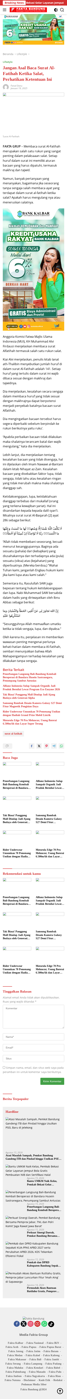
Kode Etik (44, 1380)
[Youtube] (37, 1324)
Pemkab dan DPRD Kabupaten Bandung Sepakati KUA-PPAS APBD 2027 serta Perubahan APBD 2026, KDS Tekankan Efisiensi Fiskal (44, 1264)
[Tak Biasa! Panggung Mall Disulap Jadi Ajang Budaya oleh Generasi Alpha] (17, 804)
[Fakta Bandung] (28, 9)
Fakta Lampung (33, 1363)
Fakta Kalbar (15, 1343)
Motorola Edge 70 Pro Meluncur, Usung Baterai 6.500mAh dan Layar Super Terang (30, 722)
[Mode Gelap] (56, 10)
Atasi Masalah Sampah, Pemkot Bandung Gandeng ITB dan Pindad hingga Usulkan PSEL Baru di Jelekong (33, 1157)
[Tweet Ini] (39, 746)
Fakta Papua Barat (50, 1347)
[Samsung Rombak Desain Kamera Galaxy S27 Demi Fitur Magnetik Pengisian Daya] (50, 804)
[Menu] (5, 10)
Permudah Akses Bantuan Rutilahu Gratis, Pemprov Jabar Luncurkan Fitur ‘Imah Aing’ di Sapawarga (44, 1290)
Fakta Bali (35, 1359)
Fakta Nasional (35, 1343)
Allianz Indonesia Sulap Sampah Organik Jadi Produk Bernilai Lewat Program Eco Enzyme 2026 (31, 687)
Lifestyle (7, 62)
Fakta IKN (53, 1343)
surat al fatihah (13, 733)
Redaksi (57, 1380)
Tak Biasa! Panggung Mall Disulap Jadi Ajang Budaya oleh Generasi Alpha (29, 696)
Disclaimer (30, 1380)
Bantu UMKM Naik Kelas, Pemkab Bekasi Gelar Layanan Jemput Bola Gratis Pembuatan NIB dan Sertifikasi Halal (43, 1183)
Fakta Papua (29, 1347)
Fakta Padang (53, 1363)
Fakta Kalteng (51, 1355)
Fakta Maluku (15, 1367)
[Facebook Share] (31, 746)
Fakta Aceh (12, 1347)
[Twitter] (24, 1324)
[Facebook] (17, 1324)
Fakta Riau (54, 1376)
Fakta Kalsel (33, 1355)
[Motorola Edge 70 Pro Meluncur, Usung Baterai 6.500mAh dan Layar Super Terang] (50, 838)
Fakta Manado (37, 1371)
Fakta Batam (51, 1351)
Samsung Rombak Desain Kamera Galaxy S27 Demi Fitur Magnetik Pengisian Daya (32, 705)
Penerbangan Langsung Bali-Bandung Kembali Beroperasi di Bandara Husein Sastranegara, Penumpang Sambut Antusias (29, 677)
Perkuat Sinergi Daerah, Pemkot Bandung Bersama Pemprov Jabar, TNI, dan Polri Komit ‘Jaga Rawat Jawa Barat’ (42, 1234)
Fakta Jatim (33, 1351)
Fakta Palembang (16, 1371)
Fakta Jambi (51, 1359)
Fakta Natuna (12, 1380)
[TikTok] (51, 1324)
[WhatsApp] (44, 1324)
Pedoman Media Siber (34, 1384)
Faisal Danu (16, 85)
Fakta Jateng (15, 1351)
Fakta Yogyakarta (35, 1376)
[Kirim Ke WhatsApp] (61, 746)
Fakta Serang (13, 1363)
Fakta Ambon (14, 1376)
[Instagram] (31, 1324)
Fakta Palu (55, 1371)
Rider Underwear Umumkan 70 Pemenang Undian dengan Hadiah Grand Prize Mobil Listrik (31, 713)
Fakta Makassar (17, 1359)
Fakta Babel (53, 1367)
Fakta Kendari (34, 1367)
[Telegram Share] (54, 746)
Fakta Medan (15, 1355)
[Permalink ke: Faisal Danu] (6, 87)
